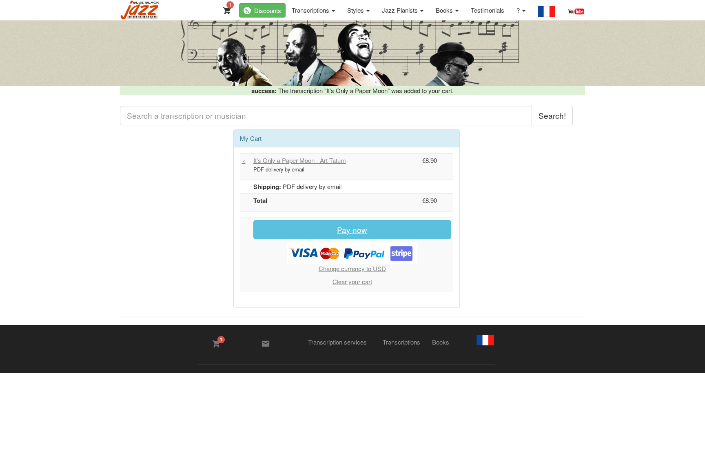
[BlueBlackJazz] (140, 10)
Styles (356, 10)
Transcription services (337, 342)
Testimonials (487, 10)
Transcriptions (311, 10)
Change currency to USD (352, 268)
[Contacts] (266, 344)
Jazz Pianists (400, 10)
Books (445, 10)
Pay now (352, 229)
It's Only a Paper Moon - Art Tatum (299, 160)
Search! (552, 115)
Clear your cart (352, 281)
